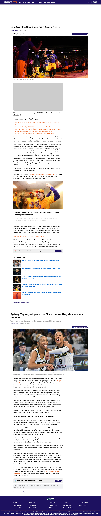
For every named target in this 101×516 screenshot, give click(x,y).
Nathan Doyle (16, 323)
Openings (52, 502)
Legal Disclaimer (18, 508)
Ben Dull (15, 30)
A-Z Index (52, 508)
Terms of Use (67, 505)
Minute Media (11, 511)
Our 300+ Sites (83, 502)
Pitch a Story (32, 505)
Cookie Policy (83, 505)
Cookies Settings (68, 508)
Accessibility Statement (36, 508)
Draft (28, 2)
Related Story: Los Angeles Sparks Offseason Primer (28, 236)
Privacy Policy (53, 505)
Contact (65, 502)
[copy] (23, 34)
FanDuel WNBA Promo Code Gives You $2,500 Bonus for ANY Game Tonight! (38, 129)
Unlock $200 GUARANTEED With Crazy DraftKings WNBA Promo (34, 131)
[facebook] (88, 2)
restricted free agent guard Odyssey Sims (42, 174)
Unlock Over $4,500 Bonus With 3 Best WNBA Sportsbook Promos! (34, 133)
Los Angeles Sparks (23, 302)
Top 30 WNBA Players (44, 2)
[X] (91, 2)
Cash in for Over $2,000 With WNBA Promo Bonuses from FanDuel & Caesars (38, 127)
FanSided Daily (17, 505)
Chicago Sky (21, 492)
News (24, 2)
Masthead (32, 502)
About (53, 2)
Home (19, 2)
